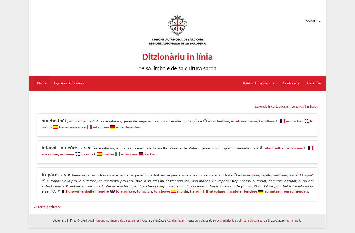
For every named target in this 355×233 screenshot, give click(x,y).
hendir (196, 191)
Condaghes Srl (176, 220)
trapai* (307, 175)
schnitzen (273, 191)
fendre (103, 191)
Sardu (311, 21)
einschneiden (128, 127)
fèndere (250, 191)
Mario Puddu (293, 220)
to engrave (125, 191)
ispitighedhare (274, 175)
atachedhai (275, 148)
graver (73, 191)
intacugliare (248, 175)
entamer (67, 154)
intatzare (238, 121)
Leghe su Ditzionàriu (69, 83)
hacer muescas (72, 127)
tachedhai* (85, 121)
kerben (150, 154)
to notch (88, 154)
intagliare (217, 191)
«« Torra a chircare (47, 207)
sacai (294, 175)
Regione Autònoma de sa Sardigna (117, 220)
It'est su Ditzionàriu (257, 83)
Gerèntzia (314, 83)
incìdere (234, 191)
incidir (182, 191)
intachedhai (218, 121)
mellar (108, 154)
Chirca (41, 83)
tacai (252, 121)
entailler (88, 191)
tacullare (266, 121)
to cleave (162, 191)
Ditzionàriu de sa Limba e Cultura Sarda (242, 220)
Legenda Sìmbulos (305, 107)
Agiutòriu (289, 83)
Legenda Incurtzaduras (271, 107)
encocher (294, 121)
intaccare (101, 127)
